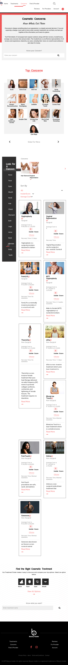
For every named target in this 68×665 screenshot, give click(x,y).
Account (56, 9)
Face (10, 181)
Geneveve (25, 516)
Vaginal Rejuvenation (34, 177)
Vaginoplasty (26, 216)
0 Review (31, 235)
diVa (48, 340)
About (29, 655)
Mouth (10, 192)
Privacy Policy (22, 655)
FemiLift (24, 276)
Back (10, 238)
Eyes (10, 186)
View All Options (34, 591)
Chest (10, 209)
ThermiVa (25, 340)
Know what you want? (34, 603)
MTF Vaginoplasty (51, 277)
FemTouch (25, 456)
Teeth (10, 255)
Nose (10, 175)
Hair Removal (25, 176)
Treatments (14, 3)
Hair (9, 203)
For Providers (46, 9)
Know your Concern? (34, 51)
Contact (47, 655)
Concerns (24, 3)
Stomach (11, 215)
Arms (10, 232)
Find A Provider (34, 3)
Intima (48, 456)
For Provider (55, 644)
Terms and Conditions (38, 655)
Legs (10, 226)
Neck (10, 198)
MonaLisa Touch (50, 397)
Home (6, 3)
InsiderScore (25, 194)
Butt (9, 221)
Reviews (54, 641)
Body (10, 249)
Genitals (11, 244)
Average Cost (26, 197)
